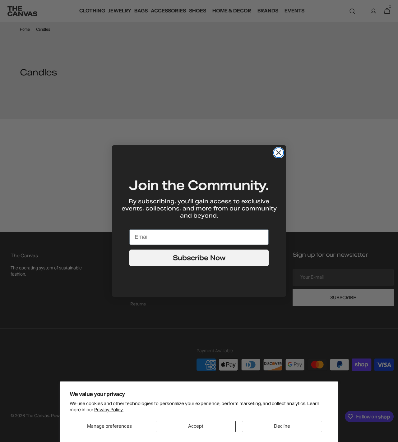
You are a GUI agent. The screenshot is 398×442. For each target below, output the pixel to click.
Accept (195, 426)
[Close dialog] (279, 153)
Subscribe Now (199, 258)
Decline (282, 426)
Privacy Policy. (108, 410)
